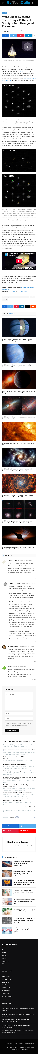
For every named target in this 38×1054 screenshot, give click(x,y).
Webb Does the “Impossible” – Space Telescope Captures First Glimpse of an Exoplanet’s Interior (18, 340)
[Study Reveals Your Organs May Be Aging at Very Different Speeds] (7, 930)
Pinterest (5, 958)
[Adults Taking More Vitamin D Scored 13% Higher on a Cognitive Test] (7, 873)
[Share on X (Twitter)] (13, 35)
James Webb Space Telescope (19, 297)
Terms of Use (24, 1049)
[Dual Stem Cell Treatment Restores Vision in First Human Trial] (7, 892)
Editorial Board (30, 1047)
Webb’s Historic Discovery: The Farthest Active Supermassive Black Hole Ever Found (17, 470)
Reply (33, 578)
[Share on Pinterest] (20, 35)
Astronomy (6, 297)
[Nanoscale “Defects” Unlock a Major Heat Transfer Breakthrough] (7, 864)
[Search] (35, 3)
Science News (6, 990)
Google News (23, 291)
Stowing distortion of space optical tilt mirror (14, 764)
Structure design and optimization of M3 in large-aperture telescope (17, 757)
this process (22, 71)
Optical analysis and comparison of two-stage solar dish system (19, 749)
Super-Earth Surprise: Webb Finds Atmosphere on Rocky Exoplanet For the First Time (18, 392)
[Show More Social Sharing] (34, 35)
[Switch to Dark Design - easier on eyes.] (32, 3)
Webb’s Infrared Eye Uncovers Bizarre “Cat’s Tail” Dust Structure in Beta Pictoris (18, 548)
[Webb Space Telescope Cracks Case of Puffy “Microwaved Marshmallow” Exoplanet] (19, 353)
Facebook (5, 950)
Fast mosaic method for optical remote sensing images (17, 792)
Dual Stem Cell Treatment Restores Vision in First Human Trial (24, 892)
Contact (22, 1047)
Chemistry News (7, 979)
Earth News (5, 982)
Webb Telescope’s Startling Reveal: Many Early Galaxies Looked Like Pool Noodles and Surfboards (19, 522)
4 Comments (26, 30)
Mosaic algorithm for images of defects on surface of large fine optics (19, 742)
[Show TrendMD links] (34, 817)
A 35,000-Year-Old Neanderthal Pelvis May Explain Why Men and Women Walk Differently (24, 882)
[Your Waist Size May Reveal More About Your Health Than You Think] (7, 901)
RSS (3, 964)
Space (4, 12)
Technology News (7, 996)
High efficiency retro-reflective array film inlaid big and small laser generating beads (18, 785)
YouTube (4, 955)
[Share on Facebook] (5, 35)
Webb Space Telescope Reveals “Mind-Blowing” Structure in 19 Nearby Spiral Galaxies (18, 496)
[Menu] (3, 2)
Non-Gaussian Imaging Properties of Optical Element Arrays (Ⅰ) (19, 806)
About (16, 1047)
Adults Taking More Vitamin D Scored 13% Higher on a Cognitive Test (24, 873)
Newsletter (5, 961)
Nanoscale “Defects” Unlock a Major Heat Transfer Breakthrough (23, 863)
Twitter (4, 953)
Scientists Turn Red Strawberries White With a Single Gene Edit (24, 910)
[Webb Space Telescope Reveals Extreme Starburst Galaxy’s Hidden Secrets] (19, 405)
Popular (5, 299)
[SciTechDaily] (18, 2)
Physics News (6, 987)
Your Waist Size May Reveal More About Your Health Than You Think (24, 901)
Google (13, 291)
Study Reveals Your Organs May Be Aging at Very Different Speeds (24, 930)
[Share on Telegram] (28, 35)
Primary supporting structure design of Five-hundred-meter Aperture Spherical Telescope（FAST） (17, 799)
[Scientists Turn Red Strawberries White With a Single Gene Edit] (7, 911)
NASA (32, 297)
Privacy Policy (15, 1049)
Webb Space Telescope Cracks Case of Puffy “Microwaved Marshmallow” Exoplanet (16, 366)
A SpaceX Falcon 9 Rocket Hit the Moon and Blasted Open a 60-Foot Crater (24, 920)
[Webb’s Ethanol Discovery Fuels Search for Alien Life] (19, 431)
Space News (5, 993)
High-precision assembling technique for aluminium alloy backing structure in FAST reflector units (19, 777)
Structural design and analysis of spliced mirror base (16, 771)
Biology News (6, 976)
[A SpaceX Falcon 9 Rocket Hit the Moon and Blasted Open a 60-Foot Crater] (7, 920)
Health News (6, 985)
